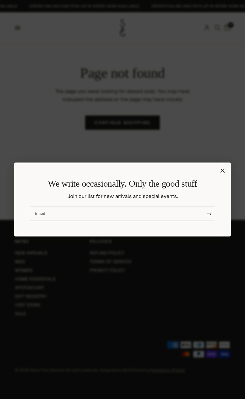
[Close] (222, 170)
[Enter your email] (209, 214)
